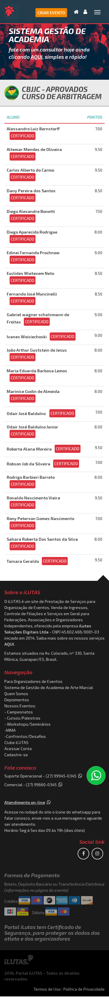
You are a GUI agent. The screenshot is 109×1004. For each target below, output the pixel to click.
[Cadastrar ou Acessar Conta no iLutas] (83, 11)
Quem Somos (16, 693)
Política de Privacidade (84, 989)
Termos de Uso (47, 989)
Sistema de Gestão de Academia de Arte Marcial (48, 687)
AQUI (36, 57)
